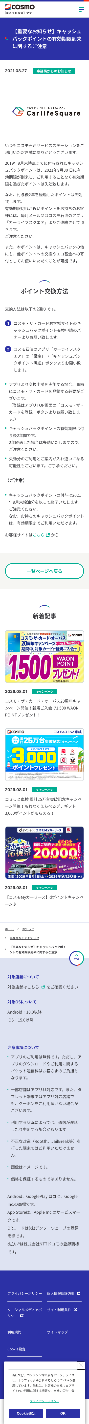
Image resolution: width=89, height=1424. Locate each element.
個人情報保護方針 (61, 1293)
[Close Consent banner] (81, 1365)
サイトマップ (57, 1332)
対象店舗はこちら (23, 987)
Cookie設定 (16, 1349)
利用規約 (14, 1332)
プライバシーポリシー (24, 1293)
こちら (38, 535)
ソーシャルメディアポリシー (24, 1312)
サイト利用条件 (59, 1309)
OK (63, 1413)
